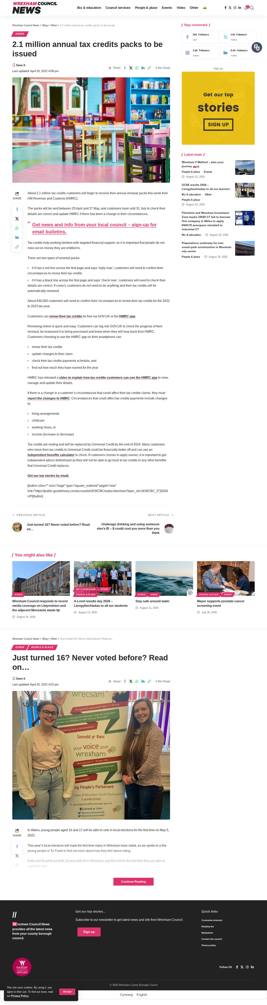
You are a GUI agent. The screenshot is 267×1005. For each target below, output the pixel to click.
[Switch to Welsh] (205, 8)
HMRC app (127, 316)
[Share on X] (131, 68)
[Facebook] (226, 7)
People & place (191, 171)
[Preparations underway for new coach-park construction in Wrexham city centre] (245, 248)
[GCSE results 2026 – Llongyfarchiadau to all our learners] (245, 190)
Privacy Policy (20, 995)
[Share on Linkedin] (143, 68)
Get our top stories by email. (48, 475)
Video (154, 594)
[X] (230, 7)
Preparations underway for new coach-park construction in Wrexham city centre (206, 247)
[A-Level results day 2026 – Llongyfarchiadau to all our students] (103, 578)
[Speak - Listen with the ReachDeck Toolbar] (257, 47)
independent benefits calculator (51, 455)
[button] (67, 992)
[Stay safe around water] (164, 578)
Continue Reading (133, 881)
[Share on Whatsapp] (137, 68)
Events (208, 171)
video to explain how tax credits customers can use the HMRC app (108, 377)
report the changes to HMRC (49, 398)
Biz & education (191, 194)
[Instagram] (235, 7)
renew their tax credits (65, 316)
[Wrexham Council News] (34, 8)
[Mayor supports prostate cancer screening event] (226, 578)
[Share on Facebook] (124, 68)
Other (19, 34)
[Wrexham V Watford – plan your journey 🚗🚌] (245, 167)
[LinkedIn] (239, 7)
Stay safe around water (152, 601)
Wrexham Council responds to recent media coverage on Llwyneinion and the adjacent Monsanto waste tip (40, 606)
